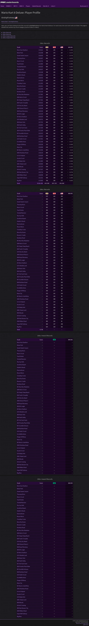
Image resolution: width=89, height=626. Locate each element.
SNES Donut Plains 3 (22, 108)
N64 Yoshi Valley (21, 125)
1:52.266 (41, 141)
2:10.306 (41, 150)
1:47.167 (41, 169)
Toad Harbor (20, 64)
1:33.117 (41, 97)
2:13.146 (41, 91)
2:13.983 (41, 64)
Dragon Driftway (21, 144)
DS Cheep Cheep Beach (23, 100)
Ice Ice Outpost (21, 155)
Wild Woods (20, 166)
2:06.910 (41, 78)
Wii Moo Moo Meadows (23, 94)
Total (18, 183)
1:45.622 (41, 50)
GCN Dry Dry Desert (22, 105)
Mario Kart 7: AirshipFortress (9, 21)
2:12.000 (41, 89)
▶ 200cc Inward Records (8, 38)
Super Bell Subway (22, 178)
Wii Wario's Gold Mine (23, 150)
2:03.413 (41, 133)
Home (2, 6)
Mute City (19, 147)
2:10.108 (41, 72)
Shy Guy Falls (20, 69)
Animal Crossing (21, 169)
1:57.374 (41, 166)
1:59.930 (41, 155)
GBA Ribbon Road (22, 175)
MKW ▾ (22, 6)
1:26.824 (41, 136)
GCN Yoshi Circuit (21, 139)
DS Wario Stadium (22, 116)
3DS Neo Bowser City (22, 172)
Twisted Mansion (21, 66)
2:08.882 (41, 125)
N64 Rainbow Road (22, 136)
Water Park (20, 53)
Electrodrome (20, 78)
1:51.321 (41, 178)
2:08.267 (41, 69)
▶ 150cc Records (6, 32)
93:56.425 (40, 183)
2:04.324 (41, 116)
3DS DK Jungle (21, 114)
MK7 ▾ (15, 6)
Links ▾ (53, 6)
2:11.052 (41, 83)
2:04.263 (41, 66)
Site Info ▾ (46, 6)
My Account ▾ (84, 6)
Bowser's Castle (21, 89)
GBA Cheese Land (21, 164)
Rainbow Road (21, 91)
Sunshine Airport (21, 72)
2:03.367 (41, 158)
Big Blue (19, 180)
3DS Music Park (21, 122)
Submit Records (36, 6)
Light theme (85, 624)
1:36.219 (41, 153)
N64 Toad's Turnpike (22, 103)
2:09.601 (41, 75)
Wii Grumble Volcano (22, 133)
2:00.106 (41, 144)
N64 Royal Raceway (22, 111)
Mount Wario (20, 80)
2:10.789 (41, 105)
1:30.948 (41, 108)
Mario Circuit (20, 61)
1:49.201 (41, 103)
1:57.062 (41, 100)
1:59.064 (41, 164)
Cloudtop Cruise (21, 83)
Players (28, 6)
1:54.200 (41, 80)
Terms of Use (79, 623)
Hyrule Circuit (20, 158)
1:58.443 (41, 55)
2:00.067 (41, 58)
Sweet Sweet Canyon (22, 55)
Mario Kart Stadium (22, 50)
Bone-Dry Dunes (21, 86)
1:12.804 (41, 161)
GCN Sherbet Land (22, 119)
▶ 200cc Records (6, 34)
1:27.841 (41, 94)
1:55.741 (41, 61)
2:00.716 (41, 172)
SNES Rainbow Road (22, 153)
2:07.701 (41, 122)
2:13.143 (41, 114)
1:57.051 (41, 139)
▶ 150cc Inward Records (8, 36)
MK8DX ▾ (8, 6)
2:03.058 (41, 147)
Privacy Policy (85, 623)
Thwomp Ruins (21, 58)
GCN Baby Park (21, 161)
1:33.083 (41, 180)
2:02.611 (41, 86)
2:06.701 (41, 119)
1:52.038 (41, 53)
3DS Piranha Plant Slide (23, 130)
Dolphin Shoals (21, 75)
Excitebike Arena (21, 141)
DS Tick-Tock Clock (22, 128)
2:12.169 (41, 130)
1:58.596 (41, 175)
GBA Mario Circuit (22, 97)
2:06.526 (41, 111)
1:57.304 (41, 128)
